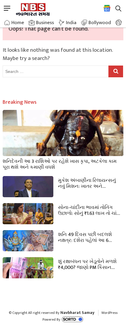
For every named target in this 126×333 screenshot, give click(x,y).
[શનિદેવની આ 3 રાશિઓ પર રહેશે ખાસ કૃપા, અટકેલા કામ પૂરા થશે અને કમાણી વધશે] (63, 144)
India (71, 23)
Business (45, 23)
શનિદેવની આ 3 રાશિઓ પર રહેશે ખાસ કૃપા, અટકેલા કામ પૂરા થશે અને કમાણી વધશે (60, 163)
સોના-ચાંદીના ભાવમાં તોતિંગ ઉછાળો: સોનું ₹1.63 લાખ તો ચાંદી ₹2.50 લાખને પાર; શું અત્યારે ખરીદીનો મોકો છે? (89, 209)
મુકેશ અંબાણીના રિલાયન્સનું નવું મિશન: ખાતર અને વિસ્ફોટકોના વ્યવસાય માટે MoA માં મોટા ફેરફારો (90, 182)
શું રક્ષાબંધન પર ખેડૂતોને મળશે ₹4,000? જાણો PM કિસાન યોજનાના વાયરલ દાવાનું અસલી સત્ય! (87, 263)
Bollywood (99, 23)
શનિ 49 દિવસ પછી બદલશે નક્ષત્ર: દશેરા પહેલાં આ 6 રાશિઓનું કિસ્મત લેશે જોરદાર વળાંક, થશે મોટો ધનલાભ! (88, 236)
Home (17, 23)
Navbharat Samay (77, 312)
